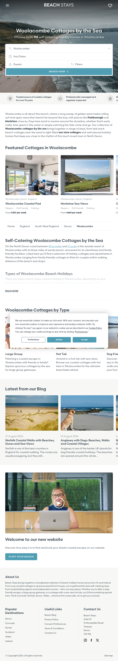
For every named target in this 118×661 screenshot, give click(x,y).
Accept (84, 340)
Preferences (33, 340)
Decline (59, 340)
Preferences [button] (81, 332)
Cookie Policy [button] (95, 328)
